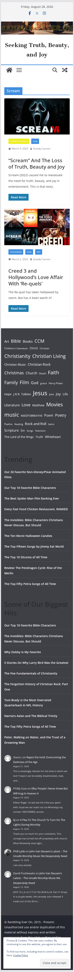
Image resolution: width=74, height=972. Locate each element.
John (51, 394)
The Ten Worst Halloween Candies (28, 536)
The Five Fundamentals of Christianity (30, 673)
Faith (53, 372)
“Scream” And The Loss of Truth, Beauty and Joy (36, 163)
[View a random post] (65, 70)
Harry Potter (56, 383)
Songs (30, 430)
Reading (18, 424)
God (34, 382)
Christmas (14, 373)
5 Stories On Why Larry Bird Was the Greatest (36, 663)
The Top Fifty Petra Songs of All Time (30, 584)
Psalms (8, 424)
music (11, 414)
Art (38, 251)
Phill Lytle (19, 851)
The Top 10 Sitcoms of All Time (25, 557)
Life (65, 394)
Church (31, 373)
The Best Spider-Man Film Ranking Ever (31, 498)
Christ (34, 348)
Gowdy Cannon (41, 148)
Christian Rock (39, 364)
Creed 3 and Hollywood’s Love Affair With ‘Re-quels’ (35, 277)
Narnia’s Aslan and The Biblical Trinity (30, 716)
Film (35, 141)
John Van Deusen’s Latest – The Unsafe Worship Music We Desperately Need (37, 878)
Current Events (19, 141)
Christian (44, 348)
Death (42, 373)
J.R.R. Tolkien (22, 394)
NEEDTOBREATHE (31, 415)
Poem (48, 415)
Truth (39, 437)
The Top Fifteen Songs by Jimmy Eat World (34, 546)
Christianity (17, 356)
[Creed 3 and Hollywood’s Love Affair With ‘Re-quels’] (36, 227)
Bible (16, 341)
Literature (12, 405)
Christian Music (15, 364)
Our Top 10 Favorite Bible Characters (30, 488)
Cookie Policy (20, 955)
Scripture (11, 430)
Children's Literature (16, 348)
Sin (23, 430)
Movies (54, 404)
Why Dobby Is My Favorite (22, 652)
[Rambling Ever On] (37, 24)
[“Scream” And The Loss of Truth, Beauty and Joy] (36, 116)
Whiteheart (53, 437)
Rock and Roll (35, 423)
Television (16, 251)
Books (28, 341)
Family (11, 382)
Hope (8, 394)
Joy (58, 394)
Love (26, 405)
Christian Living (49, 356)
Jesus (40, 393)
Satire (51, 424)
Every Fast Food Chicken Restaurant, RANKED (36, 509)
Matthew (38, 405)
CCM (39, 341)
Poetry (60, 415)
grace (43, 383)
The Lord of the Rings (19, 437)
